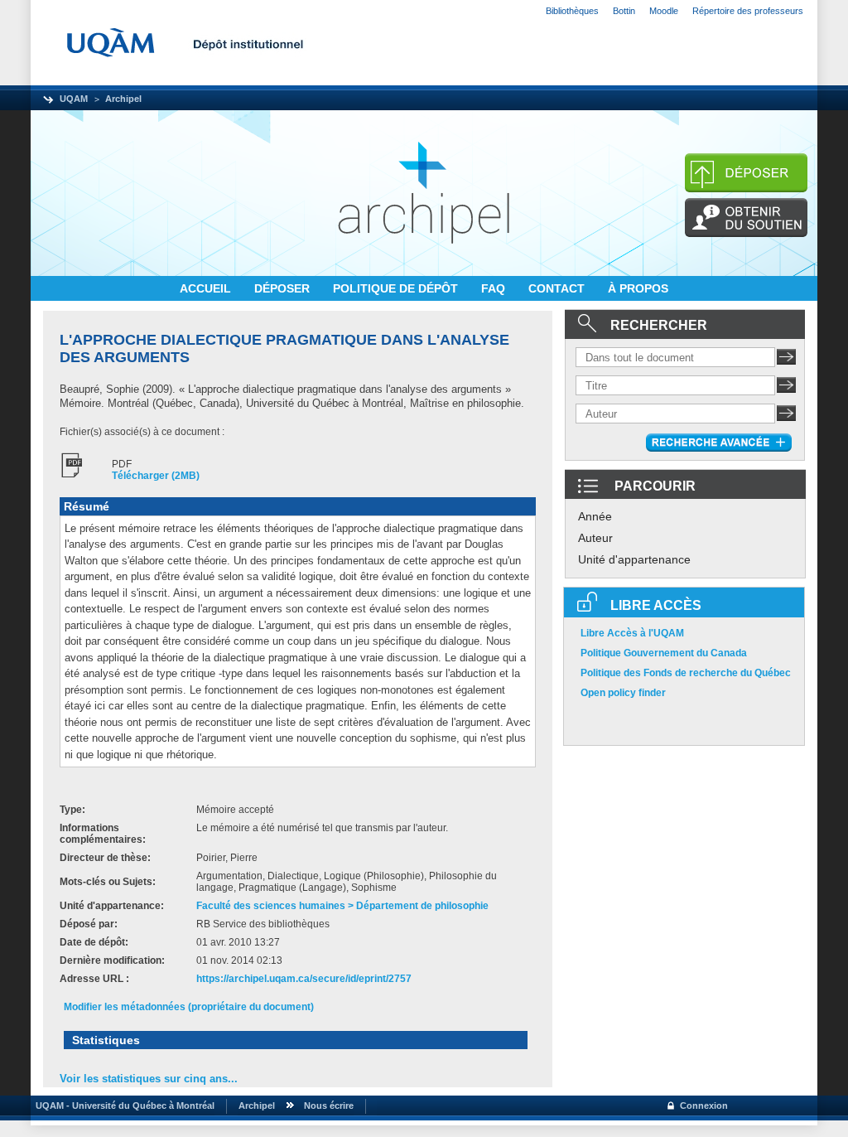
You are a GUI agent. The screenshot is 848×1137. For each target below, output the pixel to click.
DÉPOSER (283, 288)
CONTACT (558, 288)
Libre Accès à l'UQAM (632, 633)
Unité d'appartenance (634, 559)
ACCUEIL (207, 288)
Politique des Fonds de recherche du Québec (686, 673)
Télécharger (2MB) (156, 475)
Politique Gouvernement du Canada (664, 653)
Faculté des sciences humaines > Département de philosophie (342, 906)
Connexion (704, 1105)
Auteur (595, 537)
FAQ (494, 288)
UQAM (74, 99)
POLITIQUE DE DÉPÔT (397, 288)
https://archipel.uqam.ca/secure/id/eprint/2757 (304, 979)
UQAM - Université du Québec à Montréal (122, 1105)
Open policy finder (623, 693)
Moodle (663, 11)
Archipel (123, 99)
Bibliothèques (572, 11)
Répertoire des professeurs (747, 11)
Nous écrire (329, 1105)
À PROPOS (638, 288)
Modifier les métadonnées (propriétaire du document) (189, 1007)
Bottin (624, 11)
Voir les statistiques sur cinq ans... (149, 1078)
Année (595, 516)
